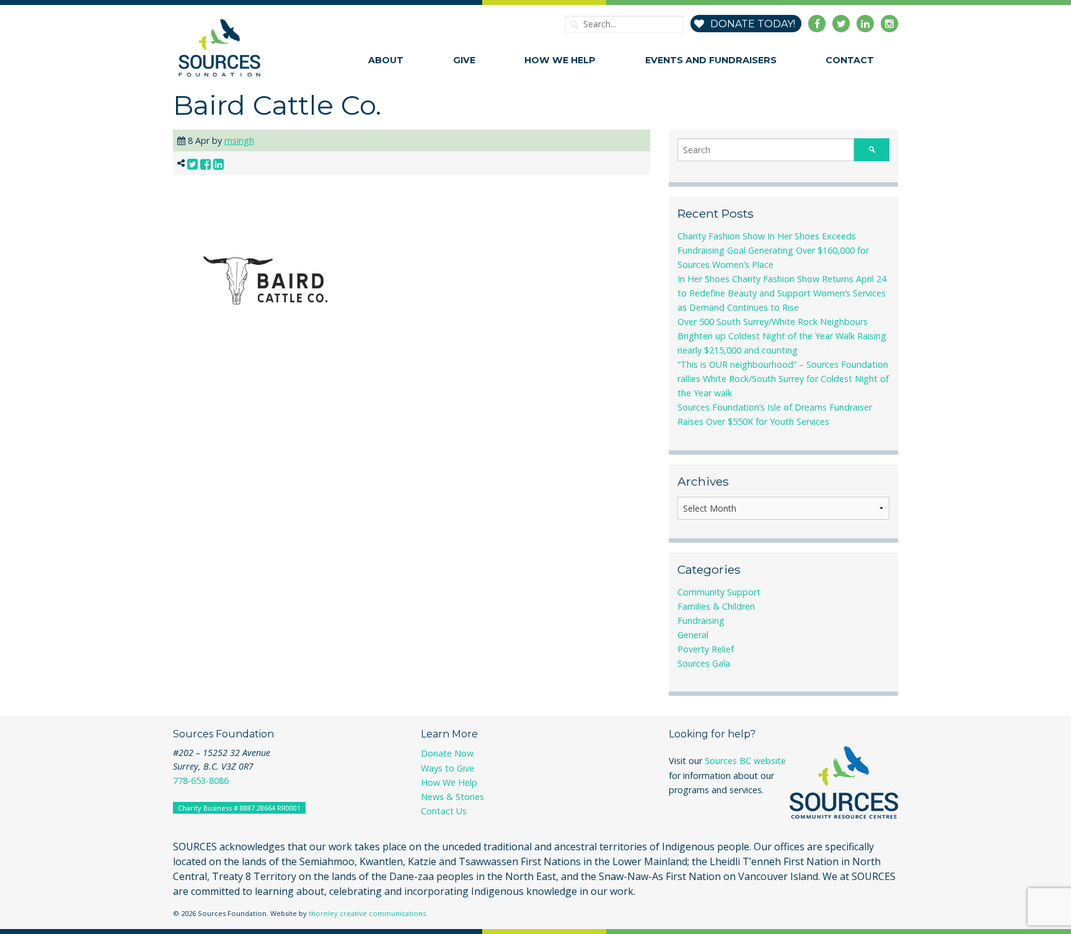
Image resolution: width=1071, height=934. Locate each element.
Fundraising (701, 620)
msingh (239, 140)
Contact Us (444, 811)
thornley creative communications (367, 913)
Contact (850, 60)
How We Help (560, 60)
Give (464, 60)
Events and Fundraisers (711, 60)
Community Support (718, 592)
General (692, 635)
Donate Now (447, 753)
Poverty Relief (705, 649)
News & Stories (452, 797)
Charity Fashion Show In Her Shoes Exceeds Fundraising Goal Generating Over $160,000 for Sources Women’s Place (773, 250)
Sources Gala (703, 663)
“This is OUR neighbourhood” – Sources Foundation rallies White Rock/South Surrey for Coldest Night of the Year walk (783, 378)
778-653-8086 (201, 780)
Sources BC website (745, 761)
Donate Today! (751, 24)
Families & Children (716, 606)
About (385, 60)
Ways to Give (447, 768)
